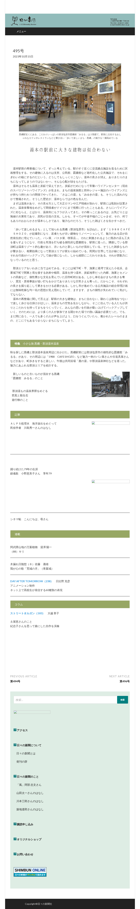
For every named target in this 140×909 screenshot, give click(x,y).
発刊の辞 (21, 761)
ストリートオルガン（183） (27, 613)
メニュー (21, 31)
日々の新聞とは (25, 753)
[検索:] (71, 700)
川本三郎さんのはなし (29, 801)
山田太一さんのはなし (29, 792)
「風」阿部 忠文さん (27, 784)
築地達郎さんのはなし (29, 809)
